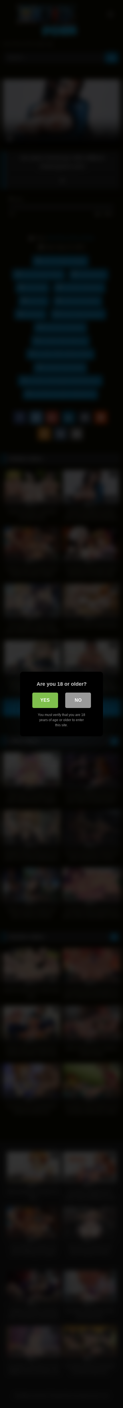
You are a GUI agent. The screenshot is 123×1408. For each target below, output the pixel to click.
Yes (45, 700)
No (78, 700)
